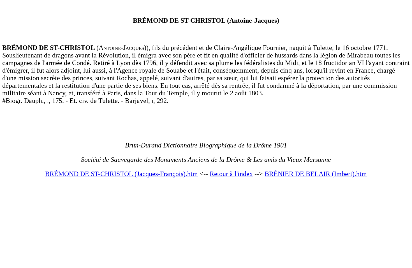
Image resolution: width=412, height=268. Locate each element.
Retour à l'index (231, 173)
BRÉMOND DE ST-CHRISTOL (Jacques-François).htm (121, 173)
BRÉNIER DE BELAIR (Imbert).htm (316, 173)
